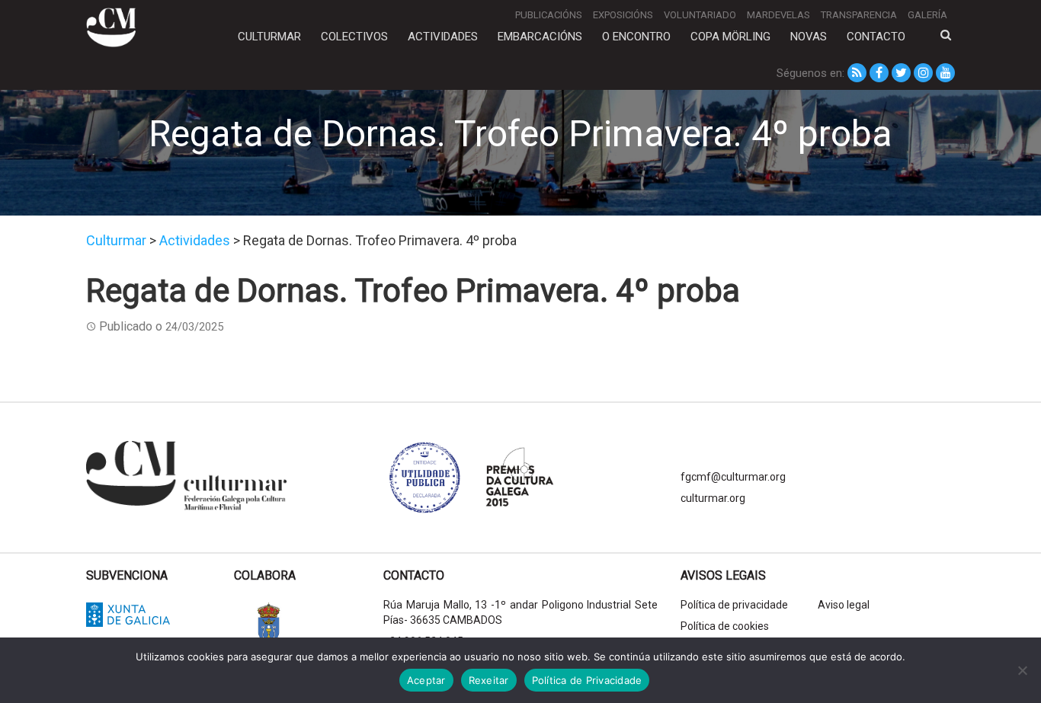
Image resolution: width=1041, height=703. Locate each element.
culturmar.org (713, 498)
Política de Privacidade (587, 680)
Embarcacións (540, 36)
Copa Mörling (730, 36)
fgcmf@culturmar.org (733, 477)
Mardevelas (778, 15)
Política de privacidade (734, 605)
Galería (927, 15)
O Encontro (636, 36)
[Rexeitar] (1022, 670)
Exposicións (623, 15)
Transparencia (859, 15)
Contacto (876, 36)
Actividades (443, 36)
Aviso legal (844, 605)
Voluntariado (700, 15)
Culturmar (269, 36)
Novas (808, 36)
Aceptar (426, 680)
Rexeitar (489, 680)
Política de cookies (725, 626)
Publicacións (548, 15)
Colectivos (354, 36)
